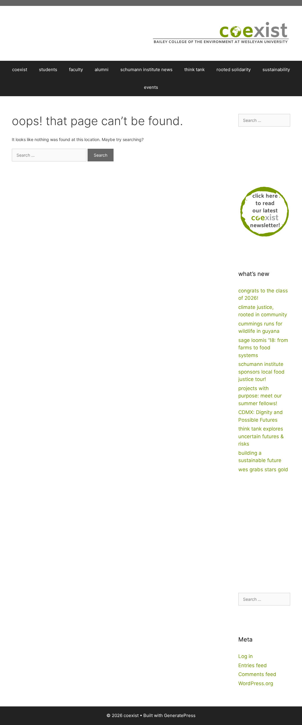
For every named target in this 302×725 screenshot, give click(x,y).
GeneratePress (180, 715)
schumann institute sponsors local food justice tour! (261, 371)
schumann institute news (146, 69)
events (151, 87)
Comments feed (257, 674)
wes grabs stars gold (263, 469)
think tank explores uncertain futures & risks (261, 436)
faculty (76, 69)
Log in (245, 656)
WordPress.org (255, 683)
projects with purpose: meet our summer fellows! (260, 395)
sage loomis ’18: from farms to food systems (263, 347)
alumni (102, 69)
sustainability (276, 69)
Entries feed (252, 665)
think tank (194, 69)
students (48, 69)
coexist (19, 69)
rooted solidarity (233, 69)
